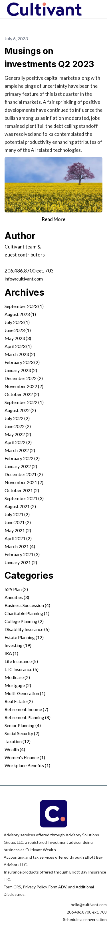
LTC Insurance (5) (22, 669)
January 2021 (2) (21, 562)
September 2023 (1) (24, 306)
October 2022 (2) (22, 394)
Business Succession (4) (27, 605)
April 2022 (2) (18, 442)
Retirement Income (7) (26, 709)
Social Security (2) (22, 733)
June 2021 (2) (18, 522)
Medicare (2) (17, 677)
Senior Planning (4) (23, 725)
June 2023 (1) (18, 330)
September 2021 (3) (24, 498)
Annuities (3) (17, 597)
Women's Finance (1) (25, 757)
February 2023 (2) (22, 362)
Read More (53, 219)
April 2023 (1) (18, 346)
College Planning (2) (24, 621)
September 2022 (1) (24, 402)
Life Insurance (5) (21, 661)
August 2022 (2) (20, 410)
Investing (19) (18, 645)
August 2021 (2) (20, 506)
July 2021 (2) (17, 514)
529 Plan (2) (16, 589)
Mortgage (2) (18, 685)
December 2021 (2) (24, 474)
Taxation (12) (18, 741)
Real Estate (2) (19, 701)
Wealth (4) (15, 749)
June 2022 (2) (18, 426)
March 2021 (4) (20, 546)
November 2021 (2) (24, 482)
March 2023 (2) (20, 354)
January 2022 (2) (21, 466)
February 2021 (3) (22, 554)
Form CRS (12, 886)
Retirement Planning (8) (28, 717)
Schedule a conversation (85, 919)
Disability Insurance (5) (27, 629)
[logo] (44, 9)
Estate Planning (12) (24, 637)
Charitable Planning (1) (27, 613)
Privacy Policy (35, 886)
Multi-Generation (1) (25, 693)
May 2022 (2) (18, 434)
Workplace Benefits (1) (27, 765)
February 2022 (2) (22, 458)
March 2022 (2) (20, 450)
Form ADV (57, 886)
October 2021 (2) (22, 490)
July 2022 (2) (17, 418)
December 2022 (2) (24, 378)
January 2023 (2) (21, 370)
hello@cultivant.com (89, 904)
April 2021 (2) (18, 538)
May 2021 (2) (18, 530)
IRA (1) (11, 653)
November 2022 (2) (24, 386)
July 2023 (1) (17, 322)
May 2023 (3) (18, 338)
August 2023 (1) (20, 314)
